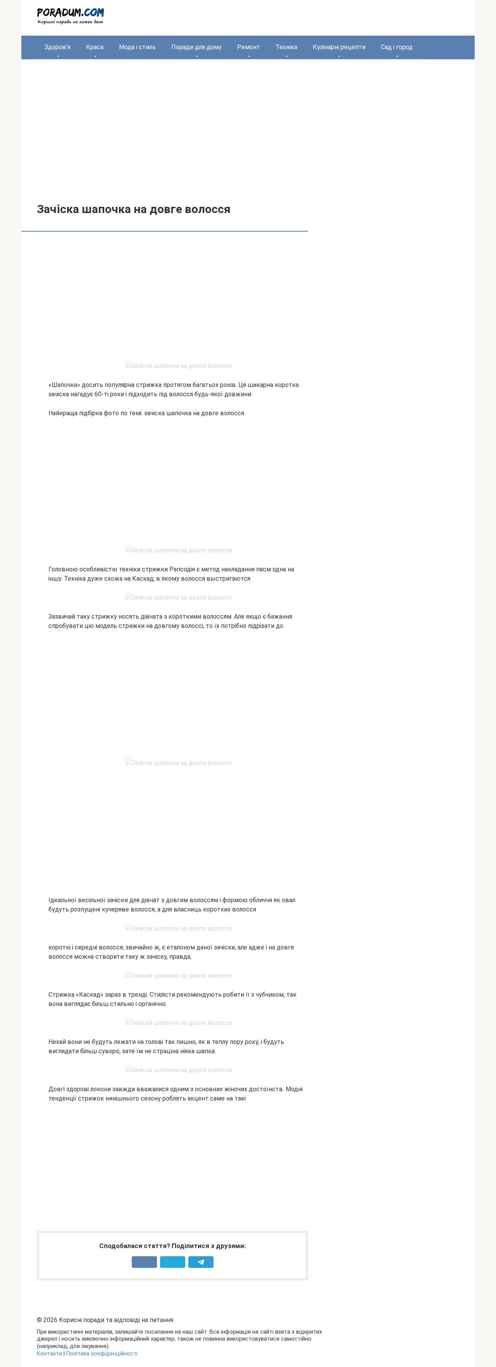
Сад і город (397, 47)
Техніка (286, 47)
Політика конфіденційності (102, 1353)
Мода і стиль (137, 47)
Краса (94, 47)
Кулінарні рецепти (339, 47)
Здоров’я (58, 47)
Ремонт (248, 47)
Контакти (49, 1353)
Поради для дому (196, 47)
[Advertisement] (248, 125)
